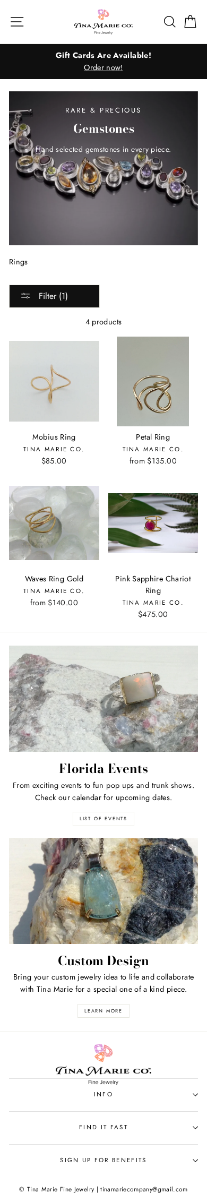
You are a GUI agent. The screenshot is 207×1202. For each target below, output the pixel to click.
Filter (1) (52, 296)
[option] (103, 61)
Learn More (103, 1010)
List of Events (103, 818)
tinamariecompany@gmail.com (143, 1189)
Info (103, 1094)
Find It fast (103, 1127)
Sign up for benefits (103, 1160)
